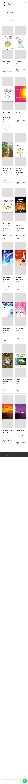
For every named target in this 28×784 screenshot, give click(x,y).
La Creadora (19, 328)
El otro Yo (19, 61)
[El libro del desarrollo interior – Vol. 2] (7, 93)
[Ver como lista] (15, 20)
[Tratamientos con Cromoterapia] (20, 411)
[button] (25, 781)
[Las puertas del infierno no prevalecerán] (20, 204)
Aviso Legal (7, 453)
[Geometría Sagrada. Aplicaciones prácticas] (20, 149)
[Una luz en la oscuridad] (7, 309)
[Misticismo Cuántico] (7, 258)
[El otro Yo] (20, 42)
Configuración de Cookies (13, 455)
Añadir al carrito (5, 72)
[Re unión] (20, 93)
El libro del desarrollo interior (6, 226)
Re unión (18, 113)
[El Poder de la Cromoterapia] (7, 411)
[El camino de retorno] (7, 149)
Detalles (10, 71)
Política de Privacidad (16, 453)
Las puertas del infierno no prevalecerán (20, 226)
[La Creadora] (20, 309)
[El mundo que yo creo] (7, 360)
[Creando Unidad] (20, 360)
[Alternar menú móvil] (25, 3)
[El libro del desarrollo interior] (7, 204)
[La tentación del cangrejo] (20, 258)
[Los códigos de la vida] (7, 42)
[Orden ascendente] (21, 12)
